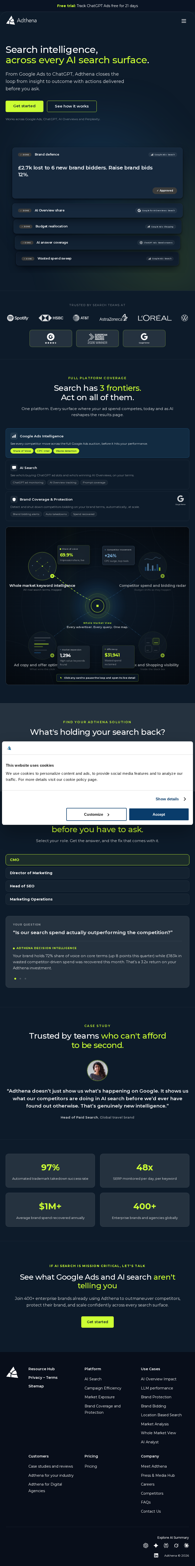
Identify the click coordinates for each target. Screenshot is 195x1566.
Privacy (35, 1377)
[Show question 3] (25, 978)
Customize (93, 814)
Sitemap (36, 1386)
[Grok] (176, 1545)
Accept (159, 814)
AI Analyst (150, 1442)
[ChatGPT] (145, 1545)
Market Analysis (155, 1424)
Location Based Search (161, 1415)
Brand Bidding (153, 1406)
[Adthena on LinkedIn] (156, 1555)
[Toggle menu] (184, 21)
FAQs (146, 1502)
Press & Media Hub (158, 1475)
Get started (24, 105)
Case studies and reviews (50, 1466)
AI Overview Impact (158, 1379)
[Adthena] (21, 21)
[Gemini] (155, 1545)
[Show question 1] (15, 978)
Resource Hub (41, 1369)
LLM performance (157, 1388)
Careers (147, 1484)
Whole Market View (158, 1433)
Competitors (152, 1493)
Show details (167, 799)
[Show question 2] (20, 978)
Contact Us (151, 1511)
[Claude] (186, 1545)
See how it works (72, 106)
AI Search (93, 1379)
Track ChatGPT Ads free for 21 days (97, 6)
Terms (52, 1377)
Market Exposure (100, 1397)
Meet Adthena (154, 1466)
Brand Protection (156, 1397)
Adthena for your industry (51, 1475)
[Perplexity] (166, 1545)
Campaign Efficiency (103, 1388)
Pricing (91, 1466)
